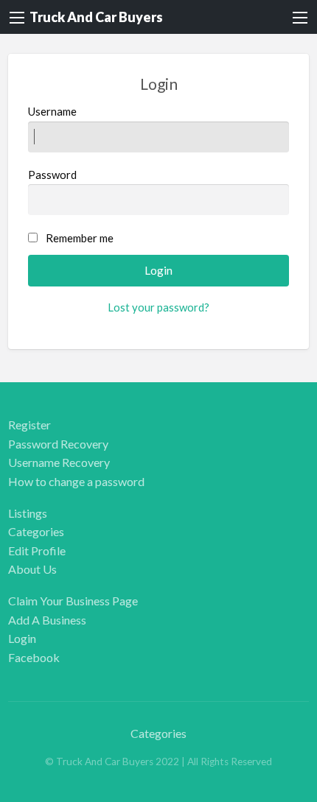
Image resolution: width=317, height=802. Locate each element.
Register (29, 425)
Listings (27, 513)
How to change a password (76, 481)
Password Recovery (58, 444)
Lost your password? (158, 307)
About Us (32, 569)
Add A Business (47, 620)
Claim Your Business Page (73, 601)
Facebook (34, 657)
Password (52, 174)
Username (52, 111)
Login (22, 638)
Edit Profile (37, 550)
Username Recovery (59, 462)
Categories (36, 531)
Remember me (80, 238)
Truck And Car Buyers (96, 17)
